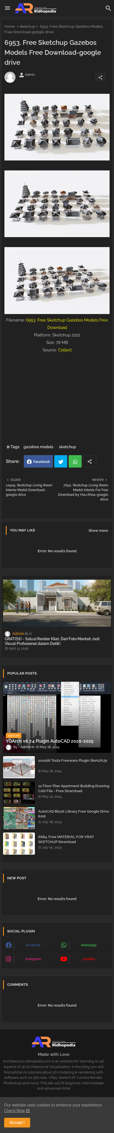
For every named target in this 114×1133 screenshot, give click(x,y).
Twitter (60, 461)
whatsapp (89, 945)
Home (9, 26)
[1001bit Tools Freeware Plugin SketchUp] (19, 767)
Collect (65, 350)
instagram (33, 959)
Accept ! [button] (17, 1122)
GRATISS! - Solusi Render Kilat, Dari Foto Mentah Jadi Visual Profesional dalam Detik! (52, 641)
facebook (33, 945)
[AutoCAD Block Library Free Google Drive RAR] (19, 818)
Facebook (41, 462)
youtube (88, 959)
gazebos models (38, 447)
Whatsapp (75, 461)
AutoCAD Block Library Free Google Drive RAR (73, 813)
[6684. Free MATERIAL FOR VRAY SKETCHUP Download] (19, 844)
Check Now (14, 1110)
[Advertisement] (57, 398)
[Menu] (7, 8)
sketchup (27, 26)
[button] (108, 8)
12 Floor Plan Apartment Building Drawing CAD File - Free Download (73, 788)
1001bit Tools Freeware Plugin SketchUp (72, 760)
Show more (98, 530)
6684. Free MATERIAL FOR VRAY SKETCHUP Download (66, 839)
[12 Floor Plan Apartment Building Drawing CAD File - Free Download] (19, 793)
